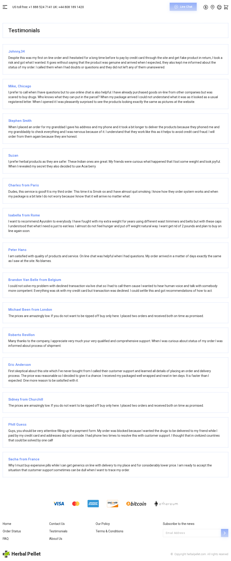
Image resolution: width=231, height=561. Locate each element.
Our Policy (103, 524)
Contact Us (57, 524)
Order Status (12, 531)
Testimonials (58, 531)
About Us (55, 538)
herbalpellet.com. (196, 554)
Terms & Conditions (109, 531)
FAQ (6, 538)
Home (7, 524)
